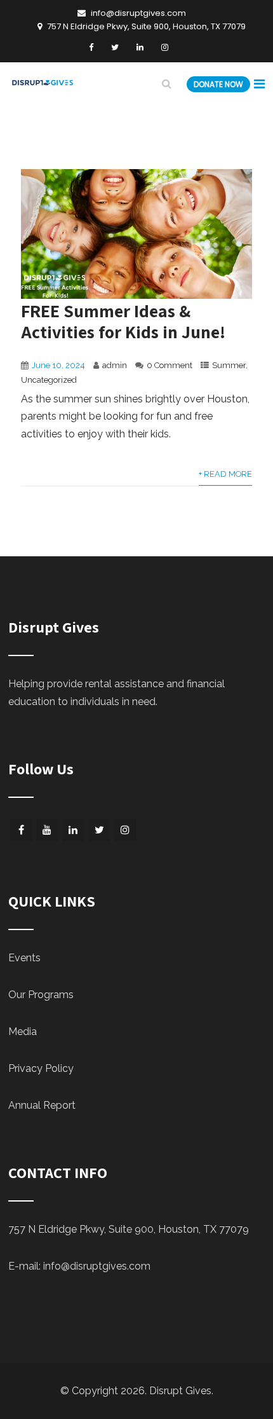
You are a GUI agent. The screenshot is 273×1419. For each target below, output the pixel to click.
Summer (229, 365)
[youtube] (47, 830)
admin (114, 365)
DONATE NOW (218, 84)
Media (22, 1031)
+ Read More (225, 474)
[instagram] (164, 47)
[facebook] (91, 47)
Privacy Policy (41, 1068)
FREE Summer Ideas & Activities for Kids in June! (123, 321)
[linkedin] (139, 47)
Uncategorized (49, 380)
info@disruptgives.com (96, 1266)
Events (24, 958)
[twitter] (115, 47)
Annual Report (42, 1105)
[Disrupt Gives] (43, 85)
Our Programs (41, 995)
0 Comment (169, 365)
